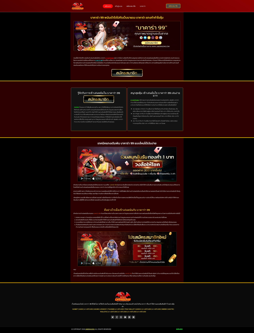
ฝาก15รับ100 (119, 309)
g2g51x (138, 309)
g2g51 (81, 309)
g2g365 (96, 309)
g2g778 (170, 309)
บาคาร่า (143, 6)
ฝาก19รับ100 (141, 311)
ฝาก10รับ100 (88, 309)
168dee (164, 309)
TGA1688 (111, 309)
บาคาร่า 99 (113, 185)
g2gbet (75, 309)
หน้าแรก (108, 6)
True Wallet (130, 309)
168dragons (90, 329)
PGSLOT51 (103, 311)
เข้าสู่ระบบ (118, 6)
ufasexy (103, 309)
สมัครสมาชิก (131, 6)
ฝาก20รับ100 (146, 309)
